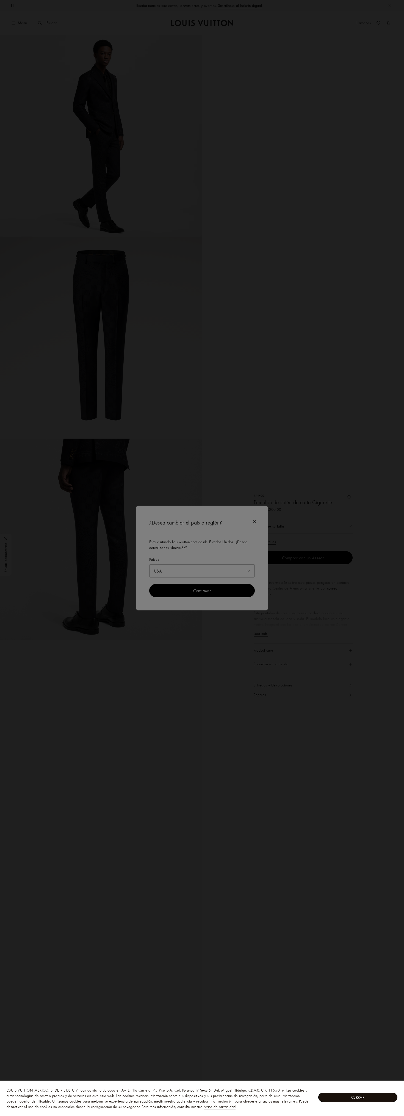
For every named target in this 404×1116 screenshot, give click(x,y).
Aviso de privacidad (220, 1106)
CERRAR (357, 1097)
